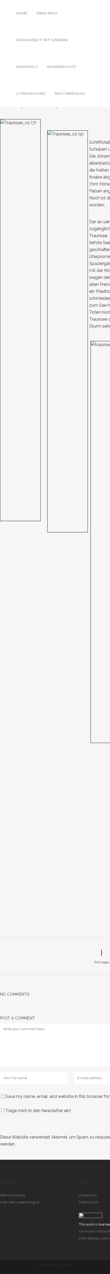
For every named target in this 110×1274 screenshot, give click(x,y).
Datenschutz (89, 1202)
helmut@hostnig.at (24, 1202)
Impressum (88, 1195)
